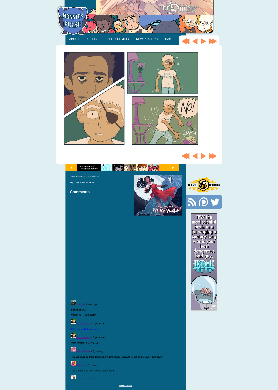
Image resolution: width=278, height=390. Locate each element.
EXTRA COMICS (118, 39)
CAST (169, 39)
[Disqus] (126, 256)
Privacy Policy (125, 386)
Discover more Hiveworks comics (89, 168)
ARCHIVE (93, 39)
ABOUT (74, 39)
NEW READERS (147, 39)
